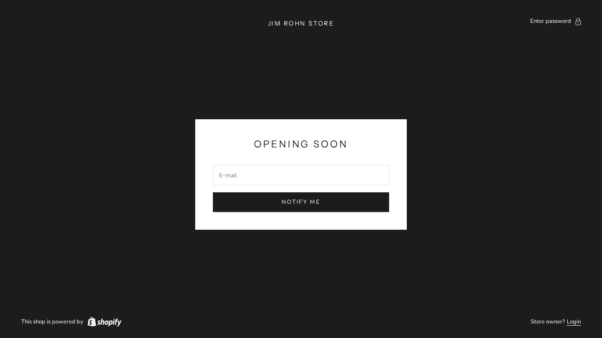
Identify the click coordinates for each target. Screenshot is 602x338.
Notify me (301, 202)
